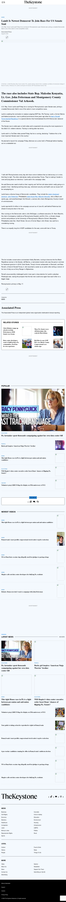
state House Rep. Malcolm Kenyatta (38, 196)
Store (2, 869)
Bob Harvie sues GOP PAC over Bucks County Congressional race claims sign (41, 343)
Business (3, 812)
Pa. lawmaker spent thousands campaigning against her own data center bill (32, 435)
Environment (37, 820)
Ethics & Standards (5, 883)
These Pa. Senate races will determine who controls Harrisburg (41, 331)
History (3, 483)
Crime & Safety (38, 814)
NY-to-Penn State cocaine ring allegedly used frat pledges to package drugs (25, 557)
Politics (36, 830)
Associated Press (6, 32)
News (2, 17)
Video (2, 864)
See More (62, 636)
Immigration (4, 825)
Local (3, 844)
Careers (3, 891)
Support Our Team (39, 869)
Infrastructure (37, 825)
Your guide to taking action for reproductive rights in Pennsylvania (22, 725)
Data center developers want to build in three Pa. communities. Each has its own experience (11, 343)
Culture (3, 847)
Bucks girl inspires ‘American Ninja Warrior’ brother (18, 446)
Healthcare (4, 822)
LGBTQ (36, 828)
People (3, 444)
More (3, 860)
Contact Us (4, 872)
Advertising (4, 874)
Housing (36, 822)
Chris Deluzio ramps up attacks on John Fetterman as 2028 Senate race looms (10, 331)
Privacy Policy (4, 894)
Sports (3, 836)
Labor (3, 828)
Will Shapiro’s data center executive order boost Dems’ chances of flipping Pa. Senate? (26, 472)
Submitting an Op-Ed (39, 872)
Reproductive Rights (6, 833)
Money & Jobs (5, 830)
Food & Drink (37, 847)
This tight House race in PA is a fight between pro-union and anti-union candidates (23, 459)
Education (36, 817)
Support (3, 887)
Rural (35, 833)
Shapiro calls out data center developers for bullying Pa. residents (22, 574)
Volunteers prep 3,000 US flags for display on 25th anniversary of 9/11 (23, 485)
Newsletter (37, 866)
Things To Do (37, 852)
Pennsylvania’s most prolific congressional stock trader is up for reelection (25, 540)
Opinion (36, 864)
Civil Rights (4, 814)
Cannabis (36, 812)
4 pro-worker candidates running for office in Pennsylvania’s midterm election (26, 751)
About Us (3, 866)
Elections (4, 433)
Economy (3, 817)
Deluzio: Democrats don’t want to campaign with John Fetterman (22, 592)
